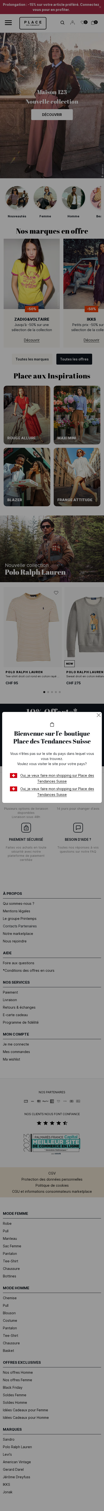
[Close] (99, 715)
